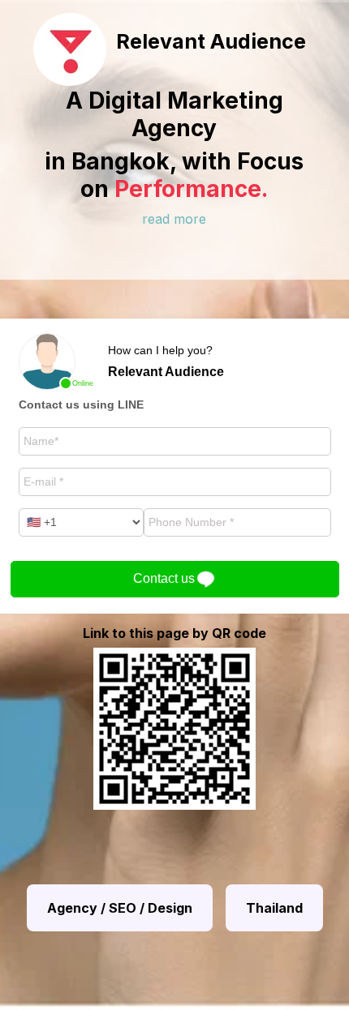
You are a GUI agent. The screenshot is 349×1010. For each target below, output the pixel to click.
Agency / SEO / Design (119, 908)
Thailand (274, 908)
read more (174, 219)
